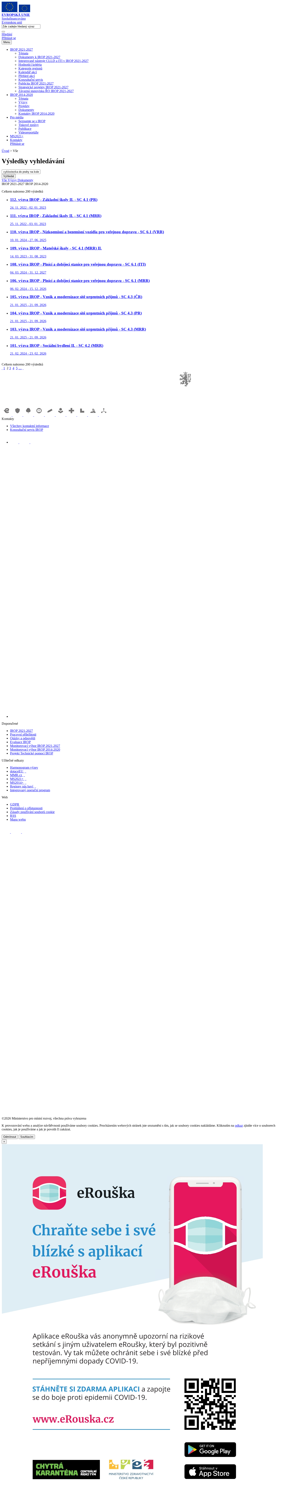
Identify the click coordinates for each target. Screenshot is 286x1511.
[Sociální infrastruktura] (61, 415)
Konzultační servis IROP (26, 429)
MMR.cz (17, 775)
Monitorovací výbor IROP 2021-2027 (35, 746)
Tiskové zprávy (28, 125)
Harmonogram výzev (24, 767)
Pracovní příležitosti (23, 734)
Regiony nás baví (23, 786)
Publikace (24, 128)
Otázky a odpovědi (22, 738)
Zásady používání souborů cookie (32, 812)
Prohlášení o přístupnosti (26, 808)
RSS (13, 815)
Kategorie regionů (30, 68)
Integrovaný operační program (30, 790)
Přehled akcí (26, 76)
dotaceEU (18, 771)
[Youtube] (24, 442)
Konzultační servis (30, 79)
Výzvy (22, 102)
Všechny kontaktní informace (29, 426)
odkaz (239, 1125)
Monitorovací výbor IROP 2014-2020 (35, 749)
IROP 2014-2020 (21, 95)
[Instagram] (34, 442)
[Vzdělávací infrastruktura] (50, 415)
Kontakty (16, 140)
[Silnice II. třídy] (39, 415)
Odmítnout (9, 1136)
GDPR (14, 804)
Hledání (7, 34)
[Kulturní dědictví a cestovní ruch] (82, 415)
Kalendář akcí (27, 72)
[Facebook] (14, 442)
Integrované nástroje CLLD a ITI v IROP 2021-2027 (53, 61)
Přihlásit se (9, 38)
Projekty (24, 106)
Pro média (16, 117)
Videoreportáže (28, 132)
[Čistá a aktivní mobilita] (104, 415)
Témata (23, 53)
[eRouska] (132, 1507)
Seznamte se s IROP (31, 121)
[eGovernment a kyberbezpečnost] (7, 415)
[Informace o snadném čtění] (147, 716)
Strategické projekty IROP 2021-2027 (43, 87)
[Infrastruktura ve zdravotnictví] (71, 415)
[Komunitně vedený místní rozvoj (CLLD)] (93, 415)
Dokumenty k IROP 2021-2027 (39, 57)
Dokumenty (26, 110)
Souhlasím (26, 1136)
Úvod (5, 151)
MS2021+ (16, 136)
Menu (6, 42)
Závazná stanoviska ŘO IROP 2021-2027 (46, 91)
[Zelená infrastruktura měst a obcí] (28, 415)
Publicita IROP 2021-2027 (36, 83)
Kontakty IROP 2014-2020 (36, 113)
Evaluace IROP (20, 742)
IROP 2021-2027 (21, 49)
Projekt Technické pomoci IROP (31, 753)
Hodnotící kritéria (30, 64)
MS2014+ (18, 782)
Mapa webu (18, 819)
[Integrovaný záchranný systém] (18, 415)
